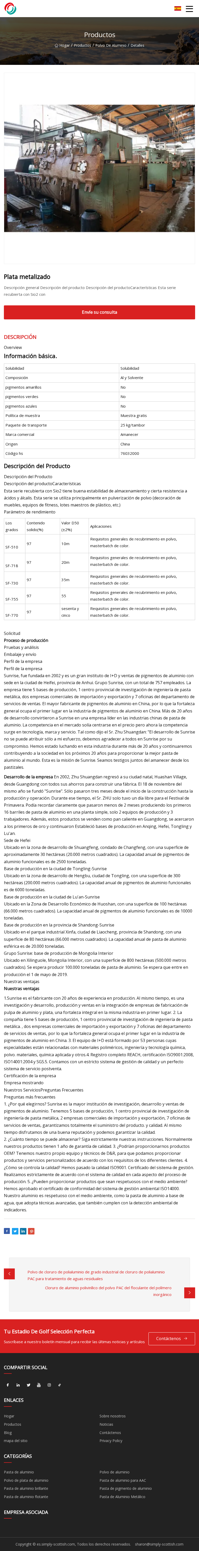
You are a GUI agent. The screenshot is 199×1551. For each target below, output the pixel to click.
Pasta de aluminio (19, 1472)
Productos (82, 45)
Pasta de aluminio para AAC (123, 1480)
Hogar (64, 45)
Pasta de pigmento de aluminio (126, 1488)
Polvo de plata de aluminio (26, 1480)
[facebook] (8, 1385)
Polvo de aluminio (110, 45)
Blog (8, 1432)
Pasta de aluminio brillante (26, 1488)
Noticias (106, 1424)
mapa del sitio (15, 1440)
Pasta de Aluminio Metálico (122, 1496)
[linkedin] (18, 1385)
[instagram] (49, 1385)
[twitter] (28, 1385)
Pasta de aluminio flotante (26, 1496)
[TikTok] (59, 1385)
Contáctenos (168, 1338)
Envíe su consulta (99, 312)
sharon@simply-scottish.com (159, 1544)
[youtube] (39, 1385)
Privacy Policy (111, 1440)
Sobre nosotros (113, 1415)
